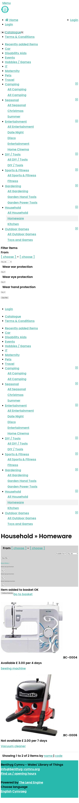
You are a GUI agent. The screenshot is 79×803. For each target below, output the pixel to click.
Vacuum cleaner (13, 746)
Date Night (16, 132)
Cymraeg (19, 791)
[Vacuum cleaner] (32, 735)
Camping (12, 84)
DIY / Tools (13, 154)
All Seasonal (17, 105)
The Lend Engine (31, 782)
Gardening (13, 186)
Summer (14, 116)
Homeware (16, 218)
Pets (8, 75)
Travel (9, 80)
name (48, 756)
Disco (12, 138)
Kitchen (13, 224)
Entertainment (16, 122)
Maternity (12, 71)
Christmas (15, 111)
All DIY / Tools (18, 159)
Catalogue (13, 32)
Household (13, 208)
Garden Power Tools (22, 202)
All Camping (17, 89)
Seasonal (12, 100)
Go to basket (23, 594)
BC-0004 (70, 657)
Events (10, 58)
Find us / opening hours (18, 773)
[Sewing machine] (32, 657)
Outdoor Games (17, 229)
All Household (18, 213)
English (6, 791)
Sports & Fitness (17, 170)
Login (74, 20)
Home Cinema (18, 149)
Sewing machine (13, 668)
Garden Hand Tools (22, 197)
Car (7, 49)
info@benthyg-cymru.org (20, 769)
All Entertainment (21, 127)
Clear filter (5, 297)
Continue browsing (7, 593)
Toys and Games (20, 240)
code (58, 756)
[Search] (22, 32)
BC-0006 (70, 735)
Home (13, 20)
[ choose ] (9, 257)
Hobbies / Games (18, 62)
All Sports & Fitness (22, 175)
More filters (5, 563)
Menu (6, 3)
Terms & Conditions (20, 37)
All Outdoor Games (22, 234)
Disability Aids (16, 53)
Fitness (13, 181)
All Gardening (18, 191)
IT (6, 66)
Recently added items (21, 44)
